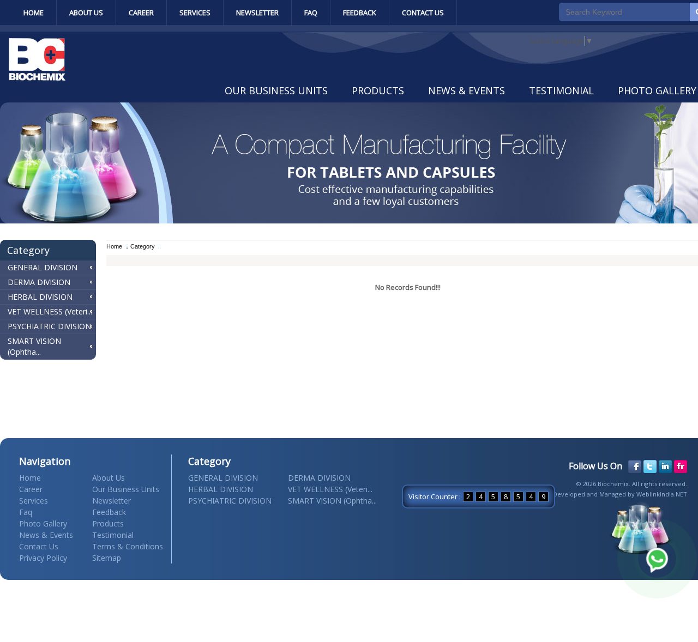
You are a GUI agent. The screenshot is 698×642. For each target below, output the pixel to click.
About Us (86, 12)
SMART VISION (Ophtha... (34, 346)
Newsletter (257, 12)
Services (194, 12)
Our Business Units (276, 90)
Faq (310, 12)
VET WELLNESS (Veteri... (50, 311)
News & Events (466, 90)
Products (378, 90)
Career (141, 12)
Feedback (359, 12)
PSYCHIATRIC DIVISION (49, 326)
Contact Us (423, 12)
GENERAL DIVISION (42, 267)
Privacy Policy (43, 558)
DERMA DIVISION (39, 282)
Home (33, 12)
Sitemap (106, 558)
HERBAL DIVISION (40, 297)
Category (142, 246)
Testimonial (561, 90)
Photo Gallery (43, 523)
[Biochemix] (37, 78)
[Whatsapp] (657, 559)
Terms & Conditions (127, 546)
